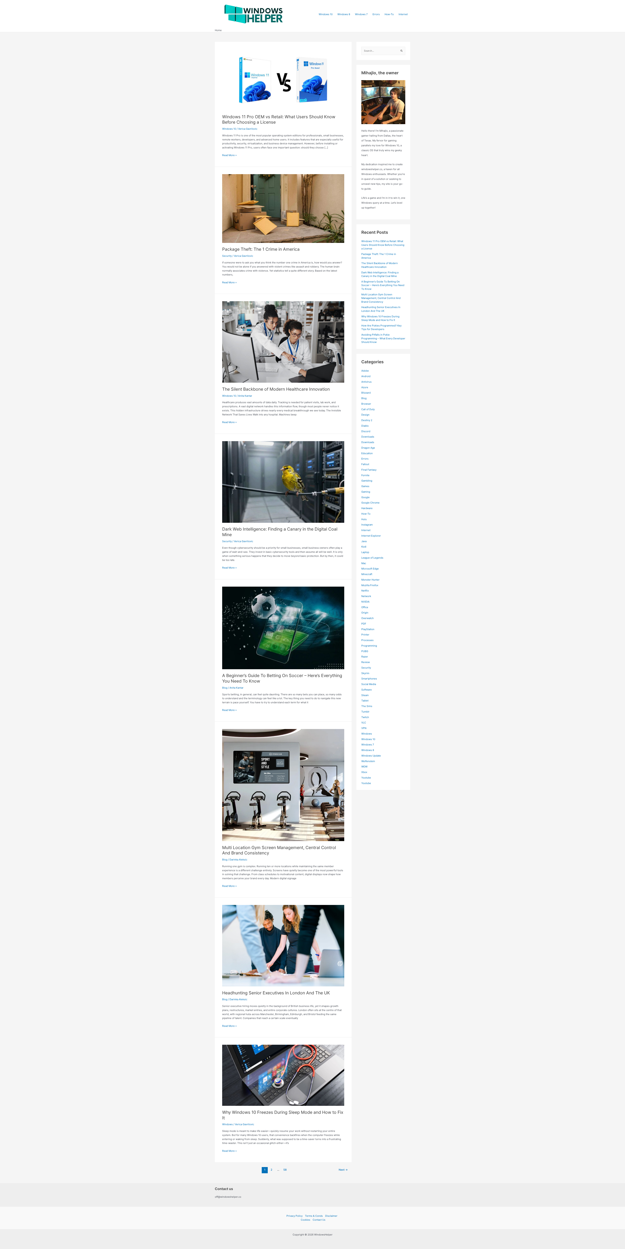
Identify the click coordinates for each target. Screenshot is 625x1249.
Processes (367, 640)
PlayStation (367, 629)
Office (364, 607)
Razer (364, 656)
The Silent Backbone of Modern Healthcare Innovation (276, 389)
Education (367, 453)
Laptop (365, 552)
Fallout (365, 464)
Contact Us (319, 1219)
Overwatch (367, 618)
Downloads (367, 436)
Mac (363, 563)
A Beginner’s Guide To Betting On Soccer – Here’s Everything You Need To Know (382, 285)
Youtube (366, 777)
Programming (369, 645)
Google (365, 497)
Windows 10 (326, 14)
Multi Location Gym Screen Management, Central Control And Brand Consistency (381, 298)
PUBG (364, 651)
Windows (227, 1124)
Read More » (229, 155)
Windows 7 (361, 14)
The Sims (366, 706)
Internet (403, 14)
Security (227, 255)
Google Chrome (370, 502)
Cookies (305, 1219)
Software (366, 689)
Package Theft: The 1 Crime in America (261, 249)
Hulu (364, 519)
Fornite (365, 475)
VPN (363, 728)
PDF (363, 623)
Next (343, 1169)
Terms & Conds (314, 1215)
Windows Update (371, 755)
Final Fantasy (368, 469)
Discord (365, 431)
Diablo (365, 425)
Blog (224, 687)
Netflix (365, 590)
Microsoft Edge (370, 568)
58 (285, 1169)
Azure (364, 387)
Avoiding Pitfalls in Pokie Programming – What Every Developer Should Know (383, 338)
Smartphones (369, 678)
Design (365, 414)
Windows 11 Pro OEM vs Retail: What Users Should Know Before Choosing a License (382, 245)
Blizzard (366, 392)
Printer (365, 634)
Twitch (365, 717)
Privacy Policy (294, 1215)
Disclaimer (331, 1215)
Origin (364, 612)
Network (366, 596)
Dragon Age (368, 447)
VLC (363, 722)
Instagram (367, 524)
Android (365, 376)
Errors (376, 14)
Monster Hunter (370, 579)
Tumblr (365, 711)
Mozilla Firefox (369, 585)
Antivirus (366, 381)
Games (365, 486)
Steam (365, 695)
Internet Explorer (371, 535)
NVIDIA (365, 601)
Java (364, 541)
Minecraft (366, 574)
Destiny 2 (366, 420)
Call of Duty (368, 409)
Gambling (366, 480)
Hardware (367, 508)
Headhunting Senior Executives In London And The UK (276, 992)
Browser (366, 403)
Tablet (364, 700)
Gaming (365, 491)
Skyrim (365, 673)
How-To (389, 14)
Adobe (365, 370)
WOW (364, 766)
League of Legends (372, 557)
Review (365, 662)
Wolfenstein (368, 761)
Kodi (363, 546)
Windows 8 (343, 14)
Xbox (364, 772)
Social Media (368, 684)
